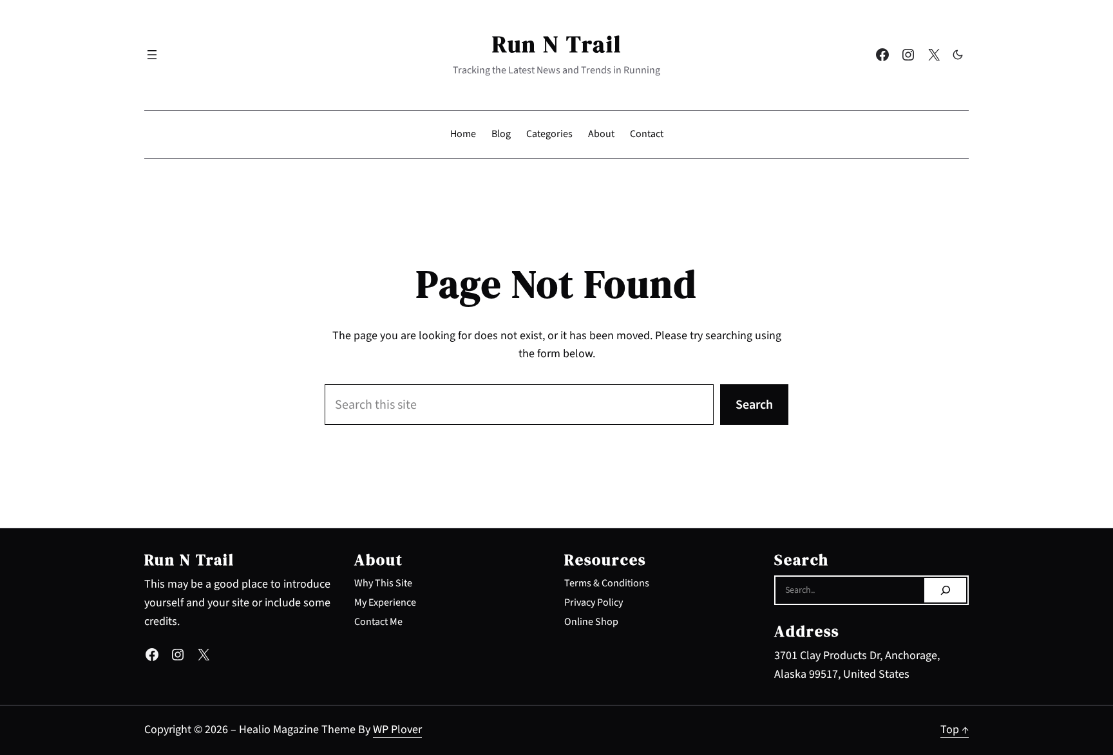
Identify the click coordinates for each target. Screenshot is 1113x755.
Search (754, 405)
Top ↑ (954, 730)
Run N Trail (557, 44)
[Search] (945, 590)
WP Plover (397, 730)
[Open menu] (152, 54)
